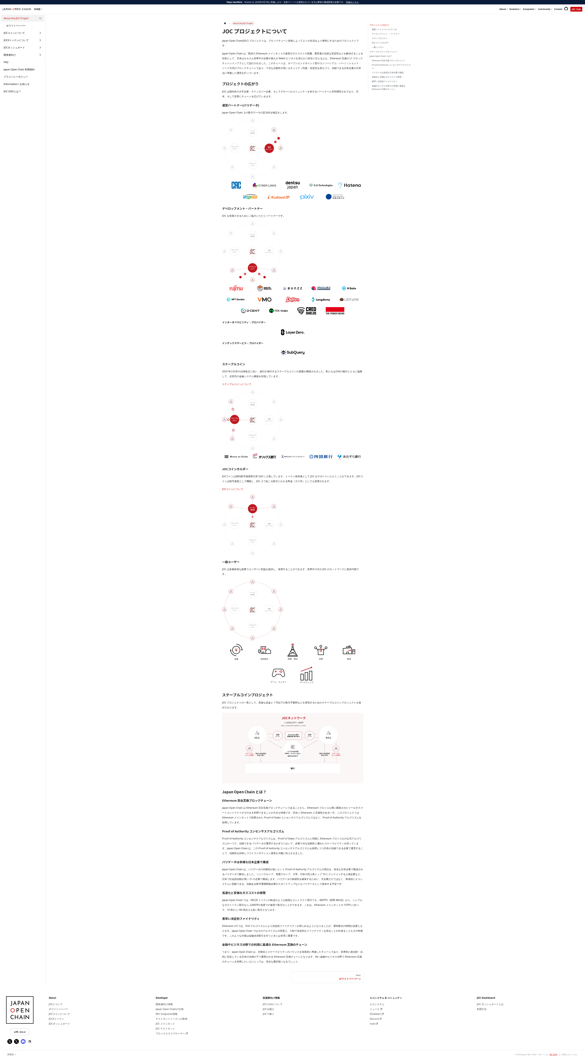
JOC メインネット (165, 1023)
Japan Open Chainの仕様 (170, 1009)
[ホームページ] (225, 23)
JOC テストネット (165, 1028)
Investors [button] (514, 9)
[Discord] (23, 1041)
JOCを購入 (268, 1009)
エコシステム (377, 1004)
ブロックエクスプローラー (170, 1033)
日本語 (10, 1054)
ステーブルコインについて (236, 384)
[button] (22, 33)
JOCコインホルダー (380, 42)
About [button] (502, 9)
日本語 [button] (37, 9)
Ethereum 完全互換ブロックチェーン (388, 60)
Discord (374, 1018)
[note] (29, 1041)
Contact (558, 9)
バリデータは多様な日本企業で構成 (388, 72)
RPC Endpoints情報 (166, 1014)
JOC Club (576, 9)
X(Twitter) (375, 1014)
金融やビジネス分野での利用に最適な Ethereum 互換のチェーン (389, 87)
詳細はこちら (352, 2)
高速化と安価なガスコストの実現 (387, 77)
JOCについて (56, 1004)
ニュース (374, 1009)
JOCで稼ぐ (268, 1014)
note (372, 1023)
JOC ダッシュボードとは (490, 1004)
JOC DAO (553, 1054)
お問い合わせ (20, 1032)
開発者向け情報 (164, 1004)
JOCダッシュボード (59, 1023)
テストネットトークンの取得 (171, 1018)
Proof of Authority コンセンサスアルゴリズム (391, 66)
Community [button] (544, 9)
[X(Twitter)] (9, 1041)
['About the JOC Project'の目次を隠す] (40, 18)
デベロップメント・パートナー (386, 33)
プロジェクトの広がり (379, 25)
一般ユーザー (378, 47)
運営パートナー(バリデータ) (384, 29)
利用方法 (482, 1009)
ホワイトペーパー (58, 1009)
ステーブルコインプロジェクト (383, 51)
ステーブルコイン (380, 38)
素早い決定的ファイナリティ (385, 81)
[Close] (581, 2)
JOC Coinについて (272, 1004)
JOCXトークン (56, 1018)
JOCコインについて (232, 489)
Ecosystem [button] (528, 9)
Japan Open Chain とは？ (380, 56)
